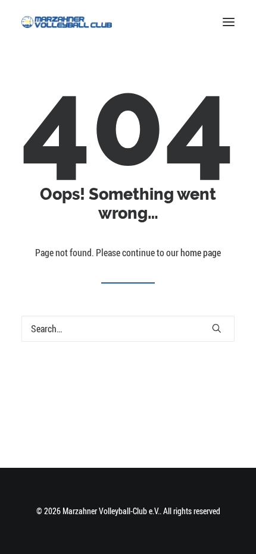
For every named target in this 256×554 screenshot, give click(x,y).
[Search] (128, 329)
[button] (228, 22)
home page (200, 252)
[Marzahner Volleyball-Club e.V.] (66, 22)
